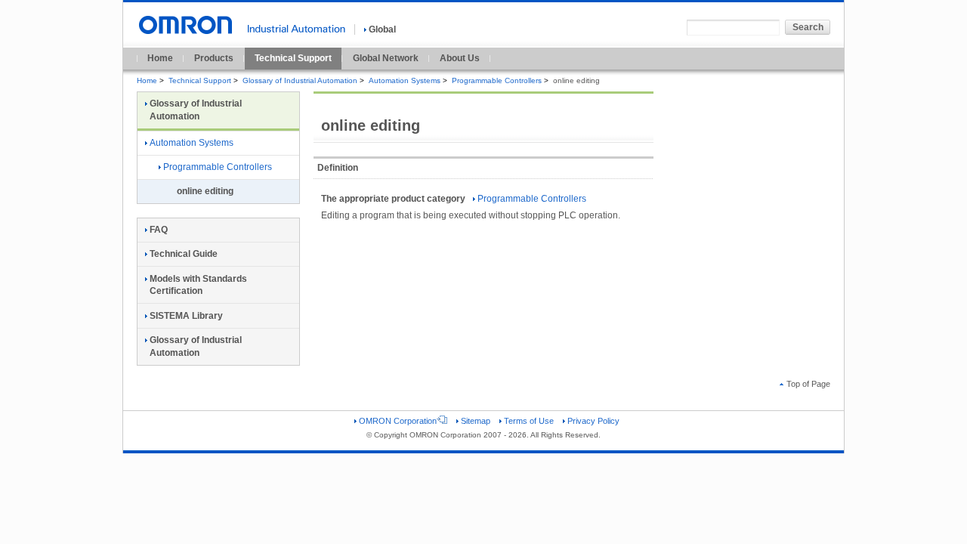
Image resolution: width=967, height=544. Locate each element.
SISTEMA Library (186, 316)
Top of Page (808, 383)
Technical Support (293, 58)
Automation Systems (404, 80)
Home (160, 58)
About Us (460, 58)
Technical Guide (184, 254)
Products (213, 58)
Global (382, 29)
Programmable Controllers (497, 80)
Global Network (386, 58)
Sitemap (475, 420)
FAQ (159, 229)
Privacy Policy (593, 420)
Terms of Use (529, 420)
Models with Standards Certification (198, 285)
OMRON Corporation (398, 420)
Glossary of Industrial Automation (300, 80)
